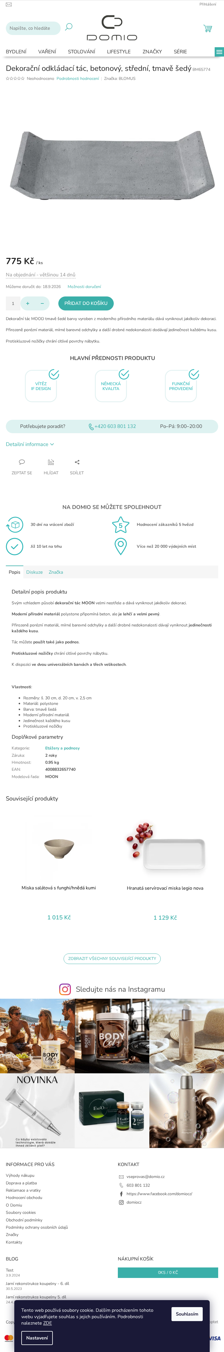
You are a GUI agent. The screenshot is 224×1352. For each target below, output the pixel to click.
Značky (12, 1234)
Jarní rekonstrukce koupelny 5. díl (36, 1297)
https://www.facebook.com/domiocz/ (159, 1194)
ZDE (47, 1323)
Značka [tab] (56, 572)
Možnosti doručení (84, 286)
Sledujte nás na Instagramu (120, 989)
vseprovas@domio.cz (145, 1176)
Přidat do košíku (86, 303)
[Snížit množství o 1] (42, 303)
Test (9, 1270)
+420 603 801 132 (115, 426)
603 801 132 (138, 1185)
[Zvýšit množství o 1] (27, 303)
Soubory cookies (21, 1212)
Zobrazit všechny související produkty (112, 958)
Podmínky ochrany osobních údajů (37, 1227)
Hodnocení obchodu (24, 1197)
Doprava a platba (21, 1183)
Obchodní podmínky (24, 1220)
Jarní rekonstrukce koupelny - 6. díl (37, 1283)
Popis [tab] (14, 572)
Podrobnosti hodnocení (78, 78)
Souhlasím (187, 1314)
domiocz (134, 1202)
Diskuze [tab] (34, 572)
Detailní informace (27, 444)
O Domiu (14, 1205)
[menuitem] (16, 52)
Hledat (69, 28)
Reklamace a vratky (23, 1190)
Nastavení (37, 1338)
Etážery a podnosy (62, 748)
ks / (168, 1272)
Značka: (120, 78)
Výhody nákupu (20, 1175)
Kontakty (14, 1242)
